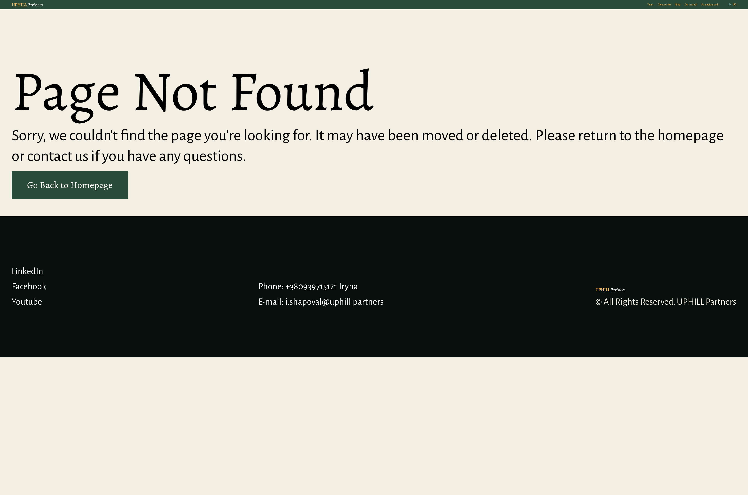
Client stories (664, 4)
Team (650, 4)
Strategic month (710, 4)
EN (730, 4)
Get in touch (690, 4)
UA (734, 4)
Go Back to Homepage (70, 185)
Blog (678, 4)
